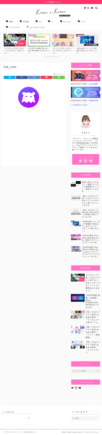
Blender (67, 22)
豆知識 (26, 22)
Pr (52, 22)
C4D (83, 22)
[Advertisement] (34, 141)
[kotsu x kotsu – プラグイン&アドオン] (51, 16)
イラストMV (14, 27)
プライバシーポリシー (13, 432)
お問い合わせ (29, 432)
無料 (11, 22)
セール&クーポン (37, 27)
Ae (40, 22)
